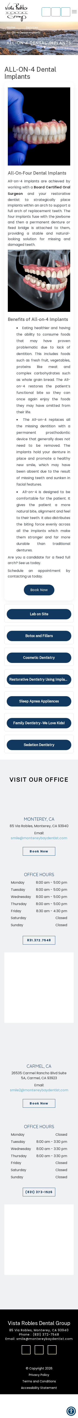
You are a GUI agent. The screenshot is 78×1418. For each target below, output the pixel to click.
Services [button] (32, 27)
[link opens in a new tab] (26, 1349)
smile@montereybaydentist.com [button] (44, 1339)
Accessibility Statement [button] (39, 1388)
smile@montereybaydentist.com (39, 838)
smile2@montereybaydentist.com (39, 1090)
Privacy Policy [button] (39, 1375)
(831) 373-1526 (38, 1192)
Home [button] (10, 27)
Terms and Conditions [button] (39, 1381)
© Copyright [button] (39, 1368)
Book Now (39, 851)
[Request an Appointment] (46, 11)
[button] (55, 11)
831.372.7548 (39, 940)
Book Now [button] (39, 589)
